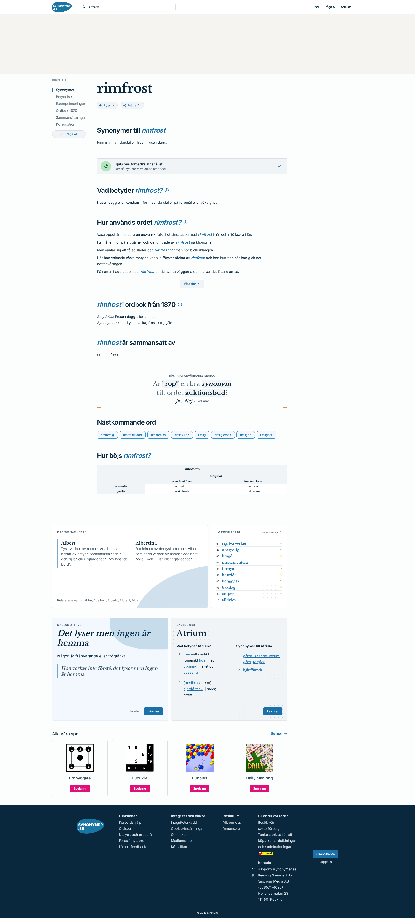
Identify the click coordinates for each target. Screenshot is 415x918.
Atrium (191, 633)
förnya (228, 568)
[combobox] (130, 7)
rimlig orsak (223, 435)
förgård (259, 662)
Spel (316, 7)
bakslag (228, 587)
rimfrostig (107, 435)
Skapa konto (325, 854)
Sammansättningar (71, 117)
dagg (112, 202)
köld (121, 322)
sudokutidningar (278, 846)
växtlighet (209, 202)
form (146, 202)
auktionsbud (205, 393)
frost (140, 142)
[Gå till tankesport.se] (277, 853)
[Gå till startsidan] (62, 7)
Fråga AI (329, 7)
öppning (190, 666)
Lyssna (109, 105)
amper (228, 593)
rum (187, 654)
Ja (178, 401)
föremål (185, 202)
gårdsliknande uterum (261, 656)
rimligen (245, 435)
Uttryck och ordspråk (136, 834)
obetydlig (230, 550)
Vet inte (203, 401)
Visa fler (190, 283)
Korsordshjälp (130, 822)
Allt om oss (232, 822)
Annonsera (231, 828)
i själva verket (234, 543)
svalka (141, 322)
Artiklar (346, 7)
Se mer (276, 733)
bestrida (229, 575)
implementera (235, 562)
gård (247, 662)
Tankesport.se (269, 834)
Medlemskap (181, 840)
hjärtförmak (193, 689)
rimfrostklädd (132, 435)
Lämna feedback (132, 846)
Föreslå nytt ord (131, 840)
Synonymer (65, 90)
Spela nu (79, 788)
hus (202, 660)
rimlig (202, 435)
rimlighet (266, 435)
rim (171, 142)
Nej (188, 401)
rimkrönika (158, 435)
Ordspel (125, 828)
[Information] (166, 190)
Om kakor (179, 834)
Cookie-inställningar (187, 828)
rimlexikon (182, 435)
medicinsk (193, 683)
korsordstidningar (281, 840)
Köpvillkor (179, 846)
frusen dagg (156, 142)
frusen (102, 202)
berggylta (230, 581)
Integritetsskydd (184, 822)
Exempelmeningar (70, 103)
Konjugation (65, 124)
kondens (133, 202)
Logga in (325, 862)
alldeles (229, 600)
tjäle (168, 322)
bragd (227, 556)
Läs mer (153, 711)
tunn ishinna (106, 142)
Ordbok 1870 (66, 110)
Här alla (133, 711)
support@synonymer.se (277, 869)
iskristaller (126, 142)
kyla (130, 322)
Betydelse (64, 97)
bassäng (191, 672)
